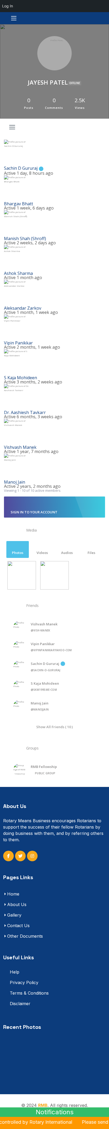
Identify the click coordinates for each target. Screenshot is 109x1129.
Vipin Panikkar (18, 343)
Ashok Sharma (18, 273)
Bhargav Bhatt (18, 204)
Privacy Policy (23, 982)
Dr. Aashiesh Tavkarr (25, 412)
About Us (16, 904)
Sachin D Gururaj (21, 168)
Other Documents (25, 936)
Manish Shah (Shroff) (25, 238)
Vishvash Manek (20, 447)
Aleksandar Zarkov (22, 308)
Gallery (14, 915)
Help (13, 972)
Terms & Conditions (28, 993)
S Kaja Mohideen (20, 378)
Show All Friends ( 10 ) (54, 726)
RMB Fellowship (44, 766)
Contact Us (18, 925)
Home (13, 894)
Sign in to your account (34, 512)
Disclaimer (19, 1003)
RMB (43, 1105)
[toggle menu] (12, 127)
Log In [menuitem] (7, 6)
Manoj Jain (14, 482)
